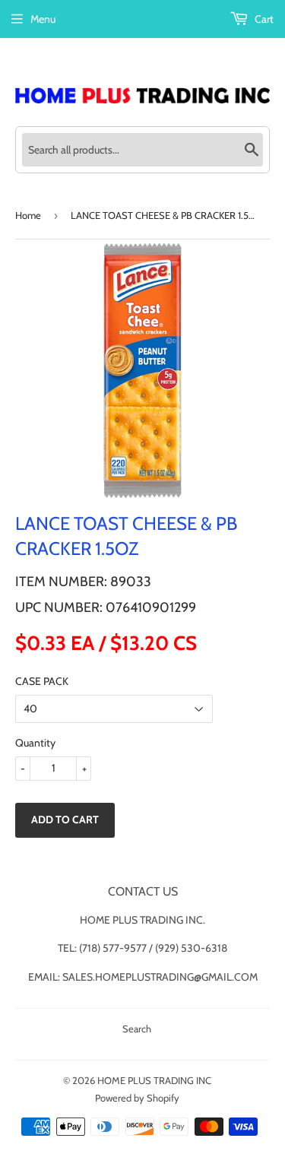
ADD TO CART (65, 819)
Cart (263, 19)
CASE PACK (41, 681)
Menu (42, 19)
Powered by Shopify (137, 1098)
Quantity (35, 743)
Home (28, 215)
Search (136, 1028)
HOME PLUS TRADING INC (154, 1080)
